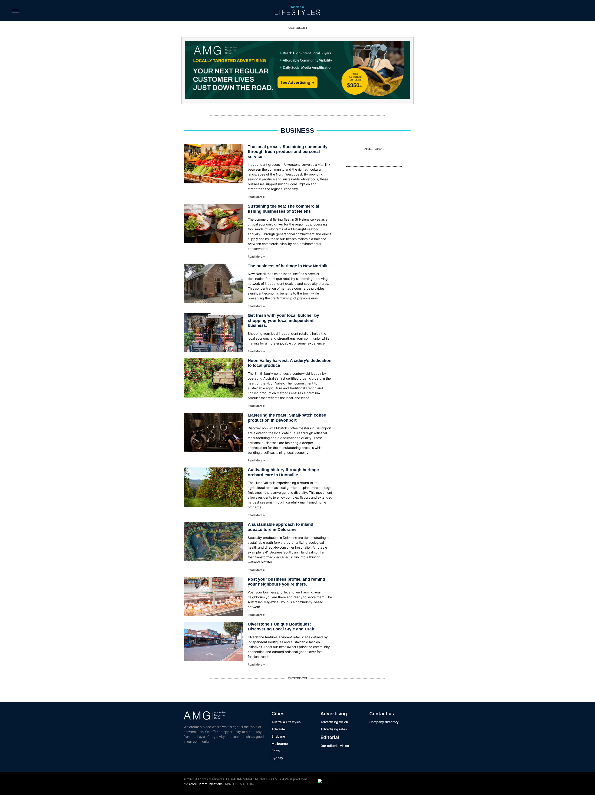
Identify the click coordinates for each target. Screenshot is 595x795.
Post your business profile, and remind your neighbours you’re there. (286, 582)
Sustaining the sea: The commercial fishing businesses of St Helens (283, 209)
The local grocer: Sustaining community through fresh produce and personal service (287, 151)
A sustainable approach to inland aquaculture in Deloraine (280, 527)
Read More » (256, 197)
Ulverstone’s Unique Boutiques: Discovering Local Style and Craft (281, 627)
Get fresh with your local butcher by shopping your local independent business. (283, 320)
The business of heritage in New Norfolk (287, 266)
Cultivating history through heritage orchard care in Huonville (283, 472)
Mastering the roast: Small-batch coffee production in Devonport (287, 418)
